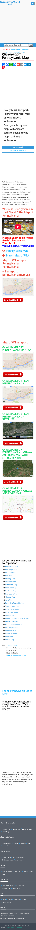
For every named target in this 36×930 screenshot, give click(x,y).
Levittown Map (10, 591)
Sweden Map (6, 888)
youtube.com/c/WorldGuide (18, 245)
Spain (4, 874)
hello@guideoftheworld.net (16, 918)
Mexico (23, 843)
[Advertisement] (18, 25)
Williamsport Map (11, 627)
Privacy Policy (10, 927)
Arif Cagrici (12, 645)
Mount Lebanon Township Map (17, 618)
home (13, 50)
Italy (31, 871)
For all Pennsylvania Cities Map (17, 692)
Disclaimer (19, 927)
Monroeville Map (11, 630)
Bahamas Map (27, 829)
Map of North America (7, 823)
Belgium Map (6, 857)
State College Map (12, 606)
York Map (8, 600)
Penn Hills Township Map (14, 603)
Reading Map (10, 579)
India (4, 899)
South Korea (6, 902)
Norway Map (20, 885)
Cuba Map (5, 832)
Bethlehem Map (11, 585)
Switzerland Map (7, 860)
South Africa (16, 888)
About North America (7, 837)
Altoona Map (10, 597)
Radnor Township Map (13, 624)
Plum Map (9, 637)
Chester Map (10, 615)
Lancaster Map (10, 588)
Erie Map (8, 576)
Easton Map (9, 640)
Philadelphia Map (11, 566)
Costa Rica (16, 829)
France (26, 871)
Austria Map (19, 860)
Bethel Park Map (11, 621)
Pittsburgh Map (11, 569)
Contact (3, 907)
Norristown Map (11, 612)
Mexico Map (6, 829)
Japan (24, 899)
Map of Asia (4, 879)
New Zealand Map (8, 885)
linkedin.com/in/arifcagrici (16, 655)
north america (22, 50)
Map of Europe (5, 851)
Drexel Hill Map (11, 634)
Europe (2, 865)
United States (6, 843)
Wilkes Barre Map (12, 609)
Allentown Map (10, 572)
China (10, 899)
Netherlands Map (18, 857)
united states (7, 52)
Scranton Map (10, 582)
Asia (1, 893)
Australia (17, 899)
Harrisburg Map (11, 594)
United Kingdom (7, 871)
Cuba (29, 843)
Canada (16, 843)
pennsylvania (19, 52)
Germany (18, 871)
